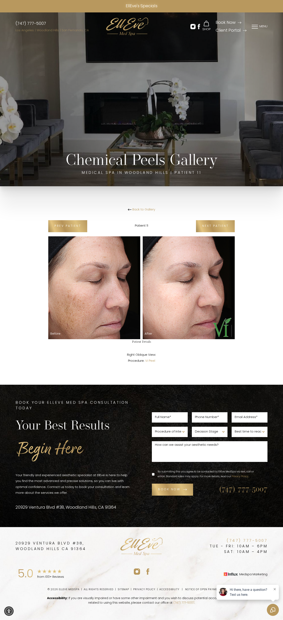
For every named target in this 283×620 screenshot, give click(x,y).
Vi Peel (150, 361)
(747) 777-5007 (31, 24)
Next (215, 226)
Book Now (226, 23)
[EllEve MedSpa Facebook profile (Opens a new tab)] (147, 571)
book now (169, 489)
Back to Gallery (143, 209)
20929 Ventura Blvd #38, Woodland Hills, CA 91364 (66, 508)
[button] (193, 27)
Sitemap (123, 589)
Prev (67, 226)
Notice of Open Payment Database (210, 589)
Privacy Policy (240, 476)
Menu (263, 26)
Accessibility (169, 589)
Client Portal (228, 31)
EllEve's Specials (141, 6)
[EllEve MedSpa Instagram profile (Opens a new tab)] (137, 571)
